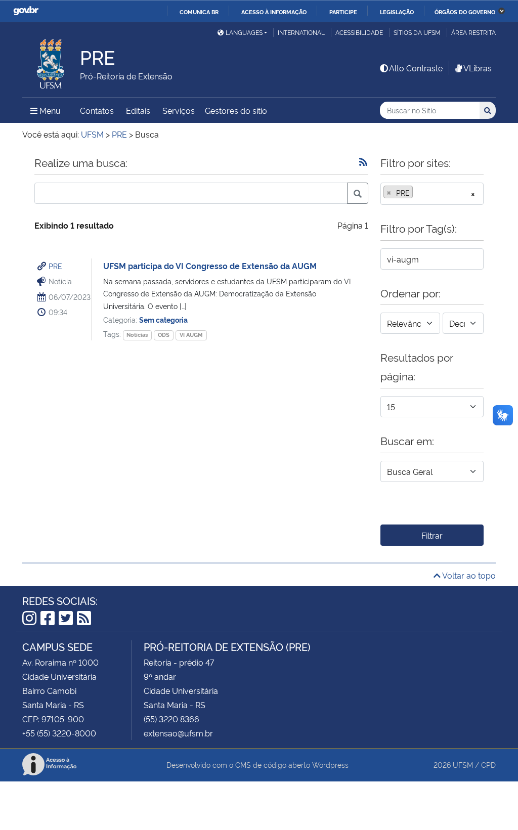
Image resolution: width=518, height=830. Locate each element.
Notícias (137, 334)
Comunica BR (199, 12)
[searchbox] (418, 193)
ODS (163, 334)
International (301, 32)
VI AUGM (191, 334)
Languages (244, 32)
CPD (488, 764)
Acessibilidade (359, 32)
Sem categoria (163, 319)
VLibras (477, 67)
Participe (343, 12)
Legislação (397, 12)
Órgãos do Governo (465, 12)
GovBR (25, 11)
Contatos (97, 110)
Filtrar (432, 535)
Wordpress (330, 764)
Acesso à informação (274, 12)
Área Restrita (473, 32)
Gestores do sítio (236, 110)
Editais (138, 110)
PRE (55, 266)
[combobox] (432, 194)
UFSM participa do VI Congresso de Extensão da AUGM (210, 265)
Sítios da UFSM (417, 32)
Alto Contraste (416, 67)
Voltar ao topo (468, 575)
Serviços (178, 110)
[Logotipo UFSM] (51, 61)
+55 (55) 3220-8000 (59, 732)
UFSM (463, 764)
